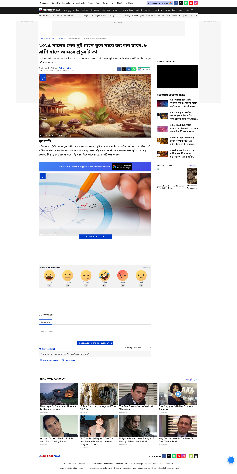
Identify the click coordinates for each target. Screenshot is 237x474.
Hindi (113, 3)
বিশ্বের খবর (170, 10)
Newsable (55, 3)
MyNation (130, 3)
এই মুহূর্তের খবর (72, 10)
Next (196, 15)
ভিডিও (148, 10)
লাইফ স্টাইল (127, 10)
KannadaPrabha (78, 3)
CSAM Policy (108, 464)
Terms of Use (83, 464)
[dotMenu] (180, 10)
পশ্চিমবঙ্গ (94, 10)
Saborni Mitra (65, 68)
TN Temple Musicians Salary (102, 16)
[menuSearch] (197, 10)
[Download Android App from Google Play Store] (191, 456)
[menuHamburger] (192, 10)
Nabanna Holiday (123, 16)
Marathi (120, 3)
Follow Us (147, 69)
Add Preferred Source (158, 3)
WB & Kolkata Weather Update (169, 16)
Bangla (105, 3)
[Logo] (50, 10)
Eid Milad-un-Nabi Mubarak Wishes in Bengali (70, 16)
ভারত (85, 10)
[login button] (188, 10)
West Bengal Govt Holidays (143, 16)
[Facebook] (176, 3)
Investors (169, 464)
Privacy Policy (96, 464)
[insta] (196, 3)
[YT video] (191, 3)
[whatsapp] (186, 3)
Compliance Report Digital (153, 464)
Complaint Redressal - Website (128, 464)
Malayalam (44, 3)
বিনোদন (106, 10)
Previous (192, 15)
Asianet (49, 456)
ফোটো (139, 10)
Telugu (90, 3)
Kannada (66, 3)
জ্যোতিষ (158, 10)
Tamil (98, 3)
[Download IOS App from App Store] (196, 456)
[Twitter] (181, 3)
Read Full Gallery (95, 237)
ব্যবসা (115, 10)
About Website (70, 464)
